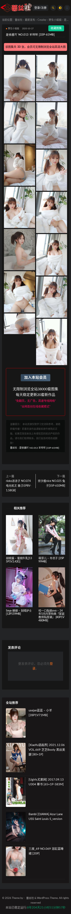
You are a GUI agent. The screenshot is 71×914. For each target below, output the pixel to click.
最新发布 (30, 20)
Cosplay (41, 20)
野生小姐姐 (55, 20)
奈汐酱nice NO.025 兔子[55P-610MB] (51, 483)
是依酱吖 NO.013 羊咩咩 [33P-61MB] (39, 448)
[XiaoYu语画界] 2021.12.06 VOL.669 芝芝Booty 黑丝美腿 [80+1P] (47, 750)
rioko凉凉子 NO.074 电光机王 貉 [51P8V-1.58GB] (18, 486)
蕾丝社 (18, 20)
